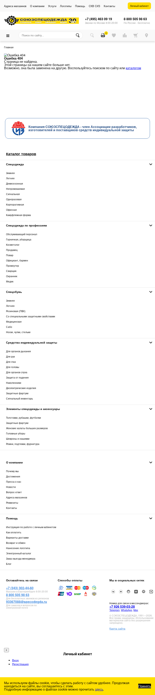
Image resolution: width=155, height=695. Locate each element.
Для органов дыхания (18, 351)
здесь (99, 689)
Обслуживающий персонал (21, 234)
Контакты (109, 6)
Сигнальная (13, 194)
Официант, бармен (17, 260)
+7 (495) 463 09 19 (98, 19)
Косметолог (12, 244)
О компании (37, 6)
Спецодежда (15, 164)
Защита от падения (17, 377)
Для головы (12, 367)
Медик (9, 281)
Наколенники (13, 382)
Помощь (80, 6)
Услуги (52, 6)
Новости (11, 486)
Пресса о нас (13, 481)
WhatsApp (126, 610)
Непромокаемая (15, 188)
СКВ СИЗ (94, 6)
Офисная (11, 209)
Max (135, 610)
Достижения (13, 476)
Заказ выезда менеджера (20, 558)
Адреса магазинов (15, 6)
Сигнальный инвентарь (19, 398)
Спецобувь (14, 292)
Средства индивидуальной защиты (31, 342)
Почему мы (12, 471)
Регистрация (20, 664)
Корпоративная (15, 204)
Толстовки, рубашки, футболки (23, 417)
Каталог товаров (21, 153)
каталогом (133, 68)
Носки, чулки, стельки (18, 332)
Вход (15, 660)
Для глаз (11, 361)
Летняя (10, 178)
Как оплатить (13, 532)
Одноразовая (14, 199)
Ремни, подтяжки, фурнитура (22, 444)
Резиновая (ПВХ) (15, 311)
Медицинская (14, 321)
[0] (103, 35)
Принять (144, 686)
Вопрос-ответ (14, 492)
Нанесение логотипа (18, 548)
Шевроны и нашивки (17, 438)
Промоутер (12, 265)
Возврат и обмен (15, 542)
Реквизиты (12, 502)
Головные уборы (15, 433)
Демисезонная (14, 183)
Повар (9, 255)
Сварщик (11, 271)
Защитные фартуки (17, 393)
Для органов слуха (16, 372)
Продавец (12, 250)
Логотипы (65, 6)
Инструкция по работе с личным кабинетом (31, 527)
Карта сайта (117, 628)
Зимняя (10, 173)
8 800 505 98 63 (135, 19)
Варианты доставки (17, 537)
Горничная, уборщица (18, 239)
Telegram (114, 610)
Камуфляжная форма (18, 215)
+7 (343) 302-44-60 (20, 588)
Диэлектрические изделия (21, 388)
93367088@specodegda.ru (26, 601)
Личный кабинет (139, 5)
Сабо (9, 326)
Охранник (11, 276)
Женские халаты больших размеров (27, 428)
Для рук (10, 356)
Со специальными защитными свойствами (30, 316)
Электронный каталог (18, 553)
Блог (8, 563)
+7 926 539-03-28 (122, 606)
